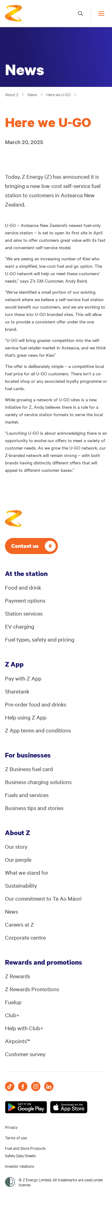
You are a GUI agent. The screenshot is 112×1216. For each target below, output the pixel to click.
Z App (14, 664)
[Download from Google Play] (26, 1107)
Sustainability (21, 885)
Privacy (11, 1127)
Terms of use (16, 1137)
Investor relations (19, 1166)
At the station (26, 573)
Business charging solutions (38, 781)
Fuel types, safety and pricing (39, 639)
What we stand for (26, 872)
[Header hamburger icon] (99, 13)
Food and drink (23, 587)
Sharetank (17, 691)
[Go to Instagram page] (35, 1086)
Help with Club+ (24, 1027)
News (32, 94)
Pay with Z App (23, 678)
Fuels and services (27, 794)
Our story (16, 846)
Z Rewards (17, 975)
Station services (24, 613)
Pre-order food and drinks (35, 704)
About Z (11, 94)
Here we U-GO (58, 94)
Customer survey (25, 1053)
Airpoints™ (17, 1040)
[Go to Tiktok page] (9, 1086)
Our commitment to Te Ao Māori (43, 898)
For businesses (28, 755)
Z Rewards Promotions (32, 988)
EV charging (19, 626)
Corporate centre (25, 937)
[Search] (81, 13)
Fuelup (13, 1001)
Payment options (25, 600)
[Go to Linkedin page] (49, 1086)
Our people (18, 859)
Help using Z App (25, 717)
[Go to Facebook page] (22, 1086)
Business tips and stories (34, 807)
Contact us (25, 545)
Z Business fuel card (29, 768)
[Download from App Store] (68, 1107)
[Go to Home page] (13, 518)
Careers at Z (19, 924)
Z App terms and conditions (38, 730)
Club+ (12, 1014)
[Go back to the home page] (13, 13)
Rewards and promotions (43, 962)
